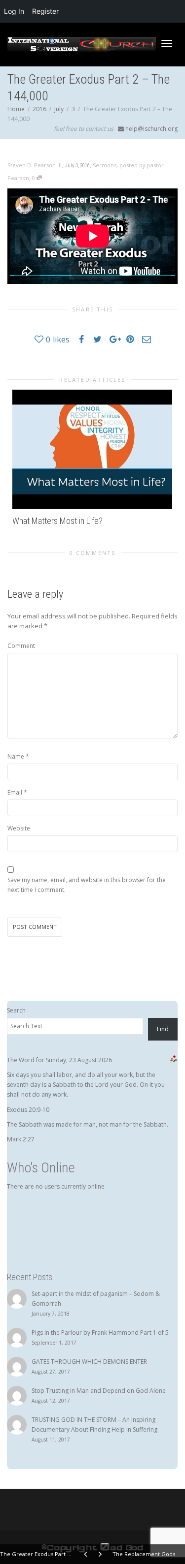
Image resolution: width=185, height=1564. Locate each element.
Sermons (104, 165)
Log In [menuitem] (14, 11)
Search (16, 1010)
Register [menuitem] (45, 11)
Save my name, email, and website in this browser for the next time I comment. (86, 885)
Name (15, 756)
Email (14, 792)
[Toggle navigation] (167, 43)
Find (163, 1029)
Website (18, 828)
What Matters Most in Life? (57, 521)
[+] (92, 449)
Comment (21, 646)
